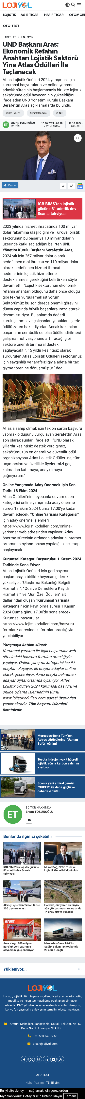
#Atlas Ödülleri (13, 113)
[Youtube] (53, 1059)
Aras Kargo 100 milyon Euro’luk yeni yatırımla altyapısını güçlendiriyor (18, 946)
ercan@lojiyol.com (45, 1044)
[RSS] (61, 1059)
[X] (31, 1059)
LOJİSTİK (9, 15)
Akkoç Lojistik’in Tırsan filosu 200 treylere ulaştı (21, 907)
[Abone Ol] (80, 186)
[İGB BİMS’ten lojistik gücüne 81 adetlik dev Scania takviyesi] (22, 853)
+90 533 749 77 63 (45, 1036)
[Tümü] (80, 969)
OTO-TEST (11, 26)
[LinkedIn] (46, 1059)
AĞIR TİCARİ (30, 15)
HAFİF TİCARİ (54, 15)
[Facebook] (24, 1059)
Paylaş (12, 185)
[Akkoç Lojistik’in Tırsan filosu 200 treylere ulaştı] (22, 891)
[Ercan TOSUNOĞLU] (12, 814)
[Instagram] (39, 1059)
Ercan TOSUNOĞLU (39, 812)
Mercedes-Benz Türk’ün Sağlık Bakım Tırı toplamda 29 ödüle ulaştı (61, 946)
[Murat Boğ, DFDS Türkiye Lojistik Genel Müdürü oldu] (63, 853)
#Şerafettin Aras (38, 113)
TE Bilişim (53, 1082)
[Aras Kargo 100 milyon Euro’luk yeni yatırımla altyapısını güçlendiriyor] (22, 929)
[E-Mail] (29, 820)
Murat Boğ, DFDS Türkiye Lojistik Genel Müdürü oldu (61, 869)
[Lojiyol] (17, 5)
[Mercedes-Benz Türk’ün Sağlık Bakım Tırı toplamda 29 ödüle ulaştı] (63, 929)
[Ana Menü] (79, 5)
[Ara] (73, 5)
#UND (59, 113)
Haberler (9, 37)
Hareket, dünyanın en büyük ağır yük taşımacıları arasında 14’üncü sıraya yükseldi (62, 908)
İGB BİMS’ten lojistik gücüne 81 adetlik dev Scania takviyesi (21, 870)
